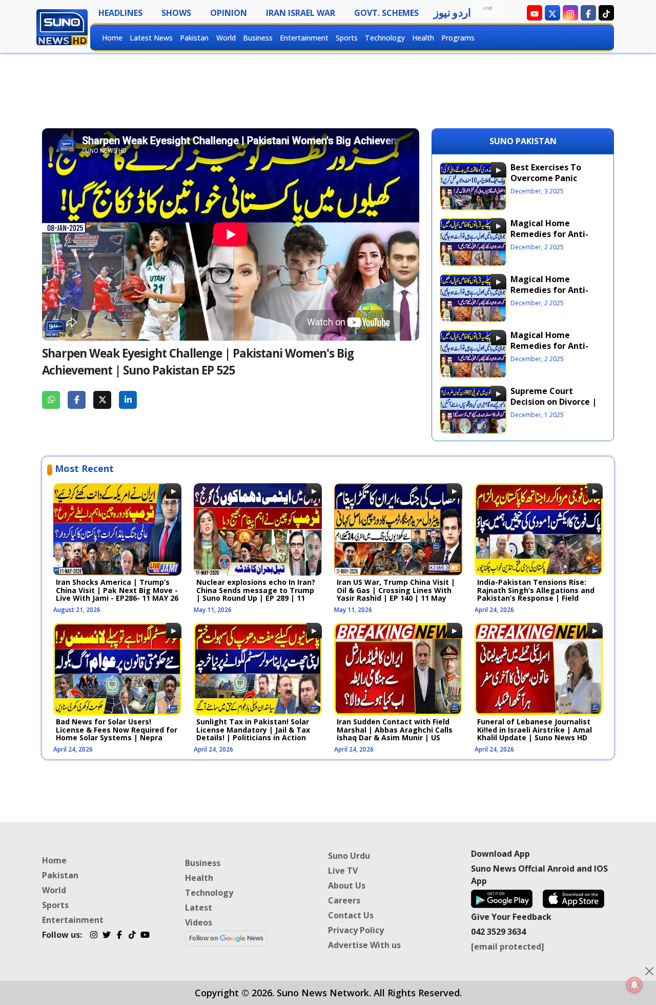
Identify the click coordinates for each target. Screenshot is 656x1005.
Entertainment (304, 38)
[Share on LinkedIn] (128, 400)
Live (488, 8)
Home (112, 38)
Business (258, 38)
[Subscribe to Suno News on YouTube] (534, 13)
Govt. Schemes (386, 12)
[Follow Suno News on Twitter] (552, 13)
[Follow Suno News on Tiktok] (606, 13)
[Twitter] (106, 936)
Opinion (228, 12)
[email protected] (507, 946)
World (226, 38)
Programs (458, 38)
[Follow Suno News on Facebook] (588, 13)
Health (423, 38)
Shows (176, 12)
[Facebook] (119, 936)
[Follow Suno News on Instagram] (570, 13)
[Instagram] (93, 936)
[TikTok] (132, 936)
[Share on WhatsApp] (51, 400)
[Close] (649, 971)
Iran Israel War (300, 12)
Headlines (120, 12)
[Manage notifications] (634, 985)
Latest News (151, 38)
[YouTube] (144, 936)
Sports (347, 38)
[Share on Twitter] (102, 400)
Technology (385, 38)
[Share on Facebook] (77, 400)
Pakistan (194, 38)
